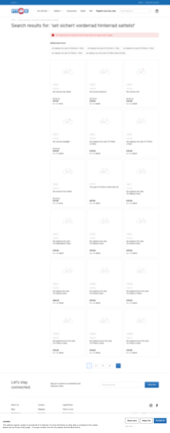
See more (129, 426)
